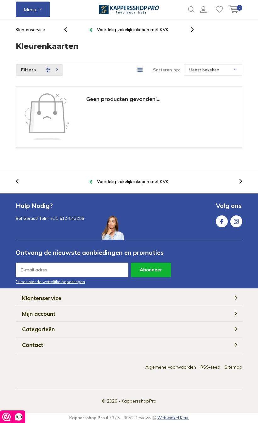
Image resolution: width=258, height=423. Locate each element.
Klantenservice (30, 29)
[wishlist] (219, 9)
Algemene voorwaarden (170, 367)
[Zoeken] (191, 9)
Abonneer (151, 270)
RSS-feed (210, 367)
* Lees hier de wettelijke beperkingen (50, 281)
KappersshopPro (138, 401)
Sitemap (233, 367)
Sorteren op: (166, 70)
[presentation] (69, 29)
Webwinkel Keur (173, 417)
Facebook (222, 221)
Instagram (236, 221)
